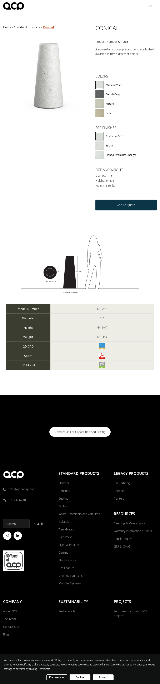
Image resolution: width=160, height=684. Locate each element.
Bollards (64, 522)
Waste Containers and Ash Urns (79, 514)
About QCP (10, 611)
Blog (6, 634)
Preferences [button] (44, 669)
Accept (103, 677)
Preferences (56, 677)
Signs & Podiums (69, 545)
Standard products (27, 27)
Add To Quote (126, 205)
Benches (64, 491)
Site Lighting (122, 483)
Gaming (63, 552)
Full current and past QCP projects (130, 613)
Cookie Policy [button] (117, 664)
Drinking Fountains (71, 576)
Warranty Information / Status (133, 531)
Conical (48, 27)
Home (7, 27)
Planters (64, 483)
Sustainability (67, 611)
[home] (13, 6)
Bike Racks (65, 537)
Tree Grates (66, 529)
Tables (63, 506)
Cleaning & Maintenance (129, 523)
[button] (150, 6)
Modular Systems (70, 583)
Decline (80, 677)
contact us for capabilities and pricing (80, 432)
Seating (63, 498)
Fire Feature (66, 568)
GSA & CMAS (122, 546)
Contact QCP (11, 627)
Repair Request (124, 539)
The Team (9, 619)
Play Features (67, 560)
